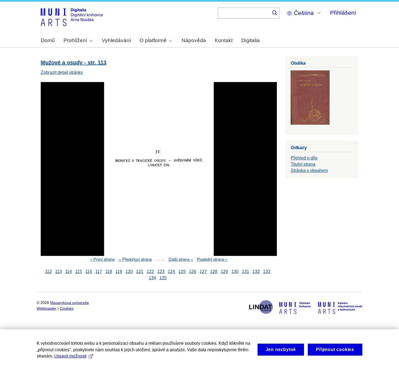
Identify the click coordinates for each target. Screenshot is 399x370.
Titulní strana (303, 164)
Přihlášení (343, 13)
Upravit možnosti (70, 356)
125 (182, 271)
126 (192, 271)
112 (48, 271)
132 (256, 271)
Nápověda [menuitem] (194, 40)
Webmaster (46, 308)
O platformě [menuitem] (153, 40)
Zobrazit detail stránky (62, 72)
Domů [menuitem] (48, 40)
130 (235, 271)
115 (78, 271)
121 (139, 271)
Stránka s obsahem (309, 170)
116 (88, 271)
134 (152, 277)
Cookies (67, 308)
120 (129, 271)
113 (58, 271)
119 (118, 271)
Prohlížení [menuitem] (75, 40)
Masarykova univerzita (69, 303)
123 (160, 271)
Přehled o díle (304, 158)
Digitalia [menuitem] (250, 40)
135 (163, 277)
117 (98, 271)
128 (213, 271)
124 (171, 271)
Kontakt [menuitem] (224, 40)
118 (108, 271)
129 (224, 271)
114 (68, 271)
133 (266, 271)
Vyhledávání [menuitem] (116, 40)
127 (203, 271)
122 (150, 271)
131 (245, 271)
